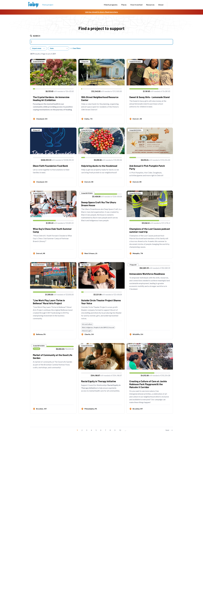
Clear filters (76, 48)
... (125, 430)
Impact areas (36, 48)
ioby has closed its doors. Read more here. (101, 12)
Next (167, 430)
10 (120, 430)
